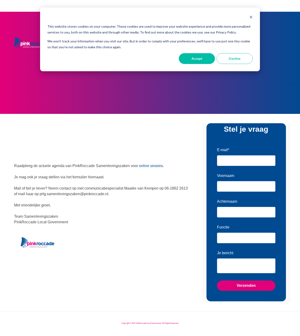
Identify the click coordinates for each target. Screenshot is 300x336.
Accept (196, 58)
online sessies (151, 166)
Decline (234, 58)
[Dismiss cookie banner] (251, 18)
